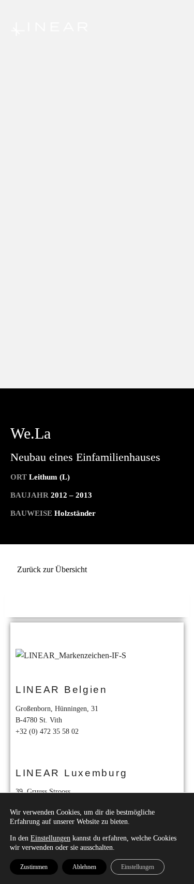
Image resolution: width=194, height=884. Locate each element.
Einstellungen (50, 838)
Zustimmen (34, 867)
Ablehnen (84, 867)
